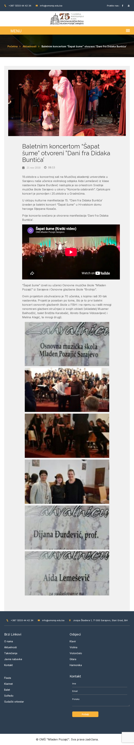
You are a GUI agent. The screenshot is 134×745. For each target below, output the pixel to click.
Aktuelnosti (29, 46)
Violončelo (76, 653)
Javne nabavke (13, 659)
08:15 (51, 167)
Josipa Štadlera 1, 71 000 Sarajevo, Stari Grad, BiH (100, 620)
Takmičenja (10, 653)
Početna (13, 46)
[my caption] (67, 344)
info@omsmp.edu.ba (50, 5)
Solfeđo (8, 695)
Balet (7, 689)
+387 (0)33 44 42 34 (19, 5)
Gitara (73, 659)
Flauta (7, 677)
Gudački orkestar (14, 701)
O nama (8, 641)
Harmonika (76, 665)
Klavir (73, 641)
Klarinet (8, 683)
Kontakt (8, 665)
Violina (73, 647)
